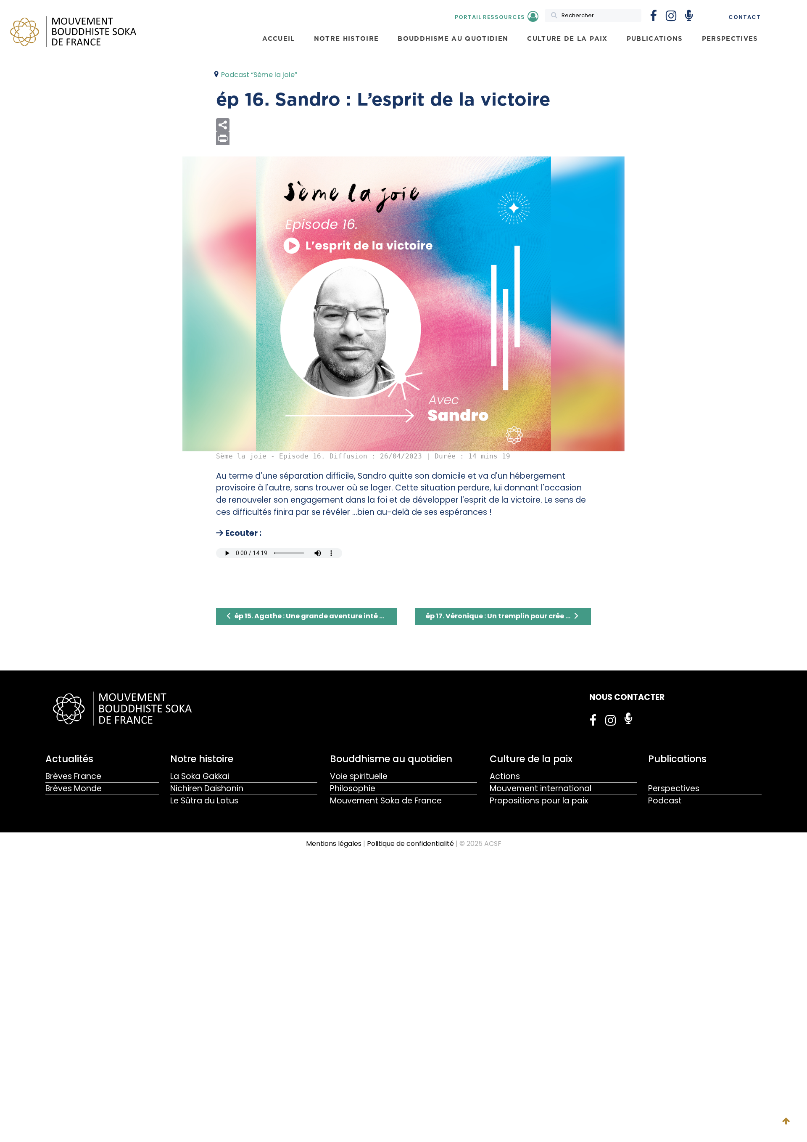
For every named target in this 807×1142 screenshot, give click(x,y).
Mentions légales (333, 843)
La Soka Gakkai (199, 776)
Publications (677, 759)
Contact (744, 17)
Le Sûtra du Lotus (204, 800)
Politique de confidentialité (410, 843)
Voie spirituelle (359, 776)
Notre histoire (201, 759)
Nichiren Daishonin (206, 788)
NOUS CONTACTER (627, 697)
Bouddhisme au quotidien (391, 759)
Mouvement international (540, 788)
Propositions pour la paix (539, 800)
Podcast (665, 800)
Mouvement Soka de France (386, 800)
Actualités (69, 759)
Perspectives (673, 788)
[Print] (403, 138)
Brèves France (73, 776)
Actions (505, 776)
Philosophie (352, 788)
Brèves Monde (73, 788)
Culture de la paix (531, 759)
